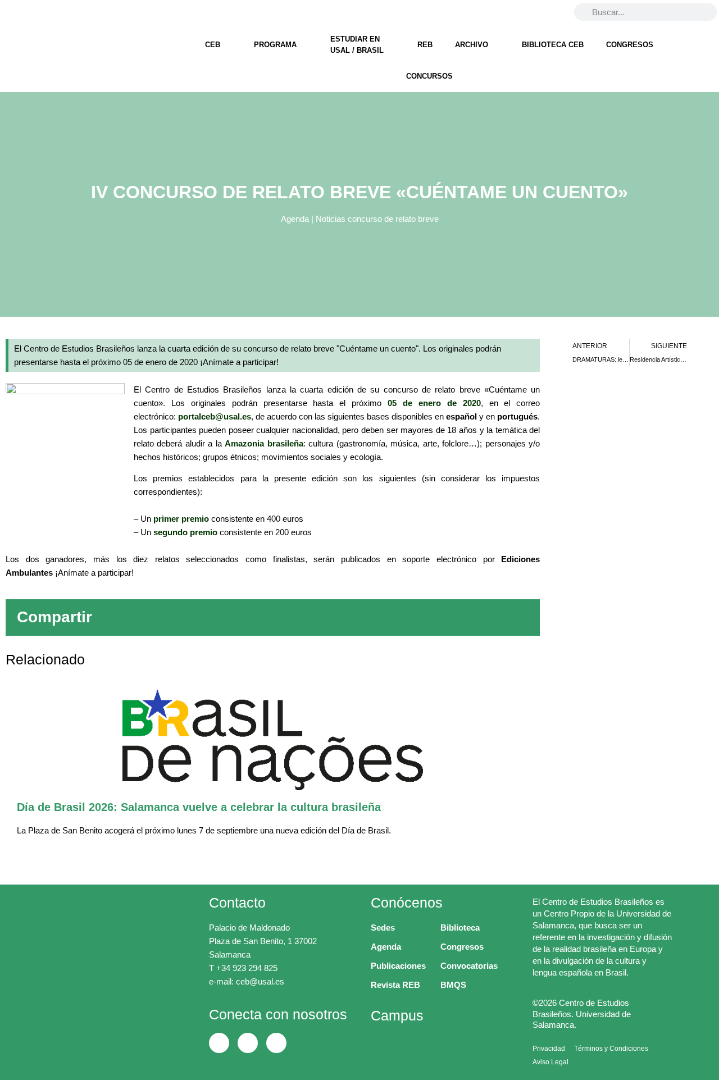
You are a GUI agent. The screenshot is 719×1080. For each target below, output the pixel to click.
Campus (397, 1015)
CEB (212, 44)
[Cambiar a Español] (552, 11)
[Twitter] (39, 12)
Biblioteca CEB (553, 44)
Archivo (471, 44)
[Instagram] (67, 12)
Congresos (629, 44)
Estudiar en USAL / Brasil (357, 44)
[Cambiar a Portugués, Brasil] (531, 11)
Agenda (295, 219)
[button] (350, 617)
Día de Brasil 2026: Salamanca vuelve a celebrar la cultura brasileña (199, 807)
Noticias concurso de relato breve (377, 219)
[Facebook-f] (10, 12)
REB (425, 44)
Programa (275, 44)
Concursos (429, 76)
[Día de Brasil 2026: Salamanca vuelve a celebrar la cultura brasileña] (273, 739)
